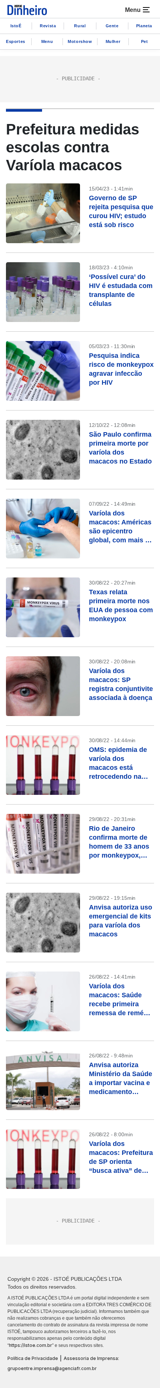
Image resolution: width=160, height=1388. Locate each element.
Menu (47, 41)
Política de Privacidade (32, 1358)
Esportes (15, 41)
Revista (48, 26)
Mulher (113, 41)
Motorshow (80, 41)
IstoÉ (16, 26)
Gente (112, 26)
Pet (144, 41)
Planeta (144, 26)
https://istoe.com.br (30, 1345)
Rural (80, 26)
